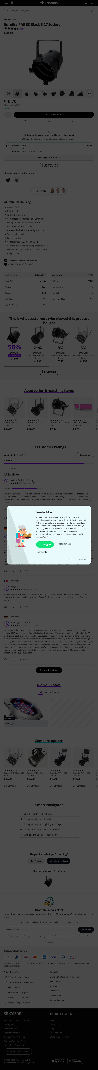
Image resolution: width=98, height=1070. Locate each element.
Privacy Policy (83, 559)
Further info (41, 552)
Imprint (72, 559)
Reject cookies (64, 543)
